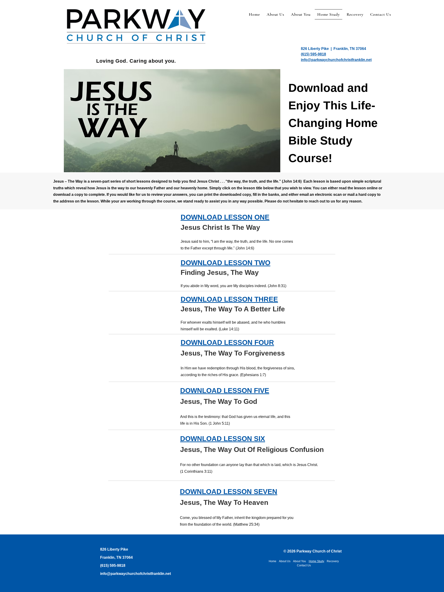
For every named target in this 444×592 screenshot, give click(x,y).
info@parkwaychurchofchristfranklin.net (135, 574)
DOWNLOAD (202, 263)
